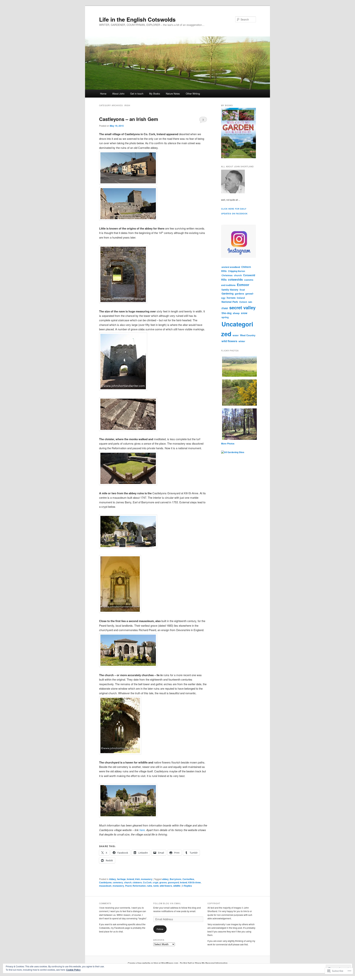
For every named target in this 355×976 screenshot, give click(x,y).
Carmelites (188, 879)
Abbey (112, 879)
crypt (155, 882)
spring (225, 317)
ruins (149, 885)
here (142, 830)
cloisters (137, 882)
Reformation (139, 885)
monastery (146, 879)
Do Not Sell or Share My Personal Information (203, 963)
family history (230, 289)
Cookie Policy (73, 969)
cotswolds (235, 279)
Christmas (227, 275)
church (127, 882)
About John (118, 93)
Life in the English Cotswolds (137, 19)
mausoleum (105, 885)
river (225, 308)
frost (242, 289)
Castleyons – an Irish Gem (128, 119)
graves (163, 882)
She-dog (226, 313)
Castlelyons (105, 882)
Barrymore (175, 879)
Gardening (228, 293)
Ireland (130, 879)
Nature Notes (173, 93)
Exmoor (243, 284)
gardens (239, 293)
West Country (247, 335)
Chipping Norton (236, 271)
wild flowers (166, 885)
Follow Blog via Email (167, 903)
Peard (128, 885)
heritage (121, 879)
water (236, 335)
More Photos (227, 443)
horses (231, 297)
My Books (154, 93)
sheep (236, 313)
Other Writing (193, 93)
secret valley (242, 307)
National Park (230, 302)
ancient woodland (231, 267)
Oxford (243, 302)
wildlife (176, 885)
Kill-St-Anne (194, 882)
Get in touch (136, 93)
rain (250, 302)
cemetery (118, 882)
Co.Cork (147, 882)
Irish (137, 879)
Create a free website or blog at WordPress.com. (153, 963)
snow (244, 313)
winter (242, 341)
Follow (160, 929)
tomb (156, 885)
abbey (165, 879)
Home (103, 93)
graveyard (173, 882)
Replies (187, 885)
